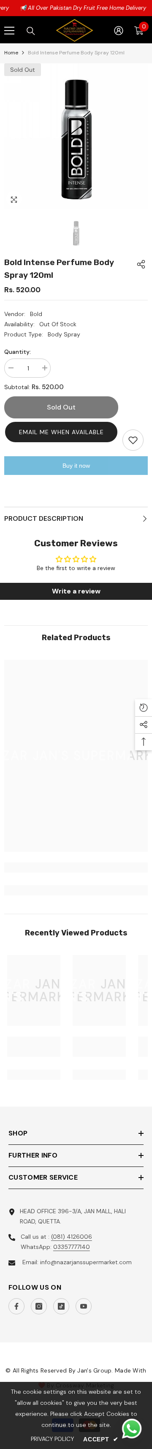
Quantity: (17, 352)
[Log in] (118, 30)
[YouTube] (84, 1306)
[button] (61, 432)
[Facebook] (16, 1306)
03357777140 (71, 1247)
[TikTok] (61, 1306)
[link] (76, 867)
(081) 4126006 (71, 1236)
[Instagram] (39, 1306)
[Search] (31, 31)
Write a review (76, 591)
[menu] (9, 30)
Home (11, 52)
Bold (36, 314)
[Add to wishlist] (133, 440)
